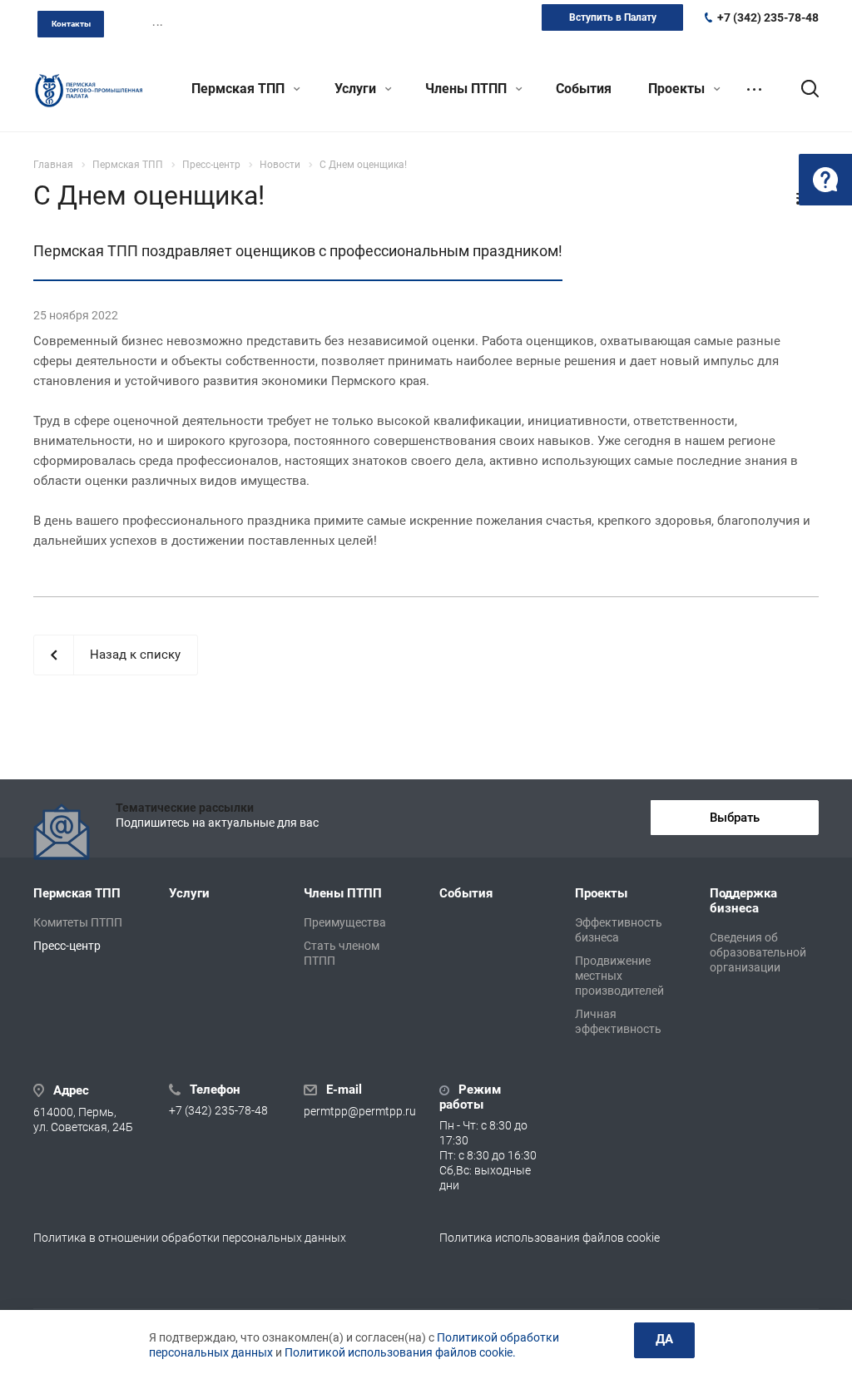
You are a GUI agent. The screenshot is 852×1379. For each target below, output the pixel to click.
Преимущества (345, 922)
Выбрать (735, 817)
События (584, 88)
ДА (664, 1339)
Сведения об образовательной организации (758, 952)
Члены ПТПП (467, 88)
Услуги (356, 88)
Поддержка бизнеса (743, 901)
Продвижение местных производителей (619, 975)
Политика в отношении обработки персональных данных (189, 1237)
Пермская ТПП (239, 88)
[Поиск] (802, 89)
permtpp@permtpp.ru (360, 1111)
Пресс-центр (67, 945)
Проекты (678, 88)
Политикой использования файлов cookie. (400, 1352)
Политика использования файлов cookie (549, 1237)
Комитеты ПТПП (77, 922)
